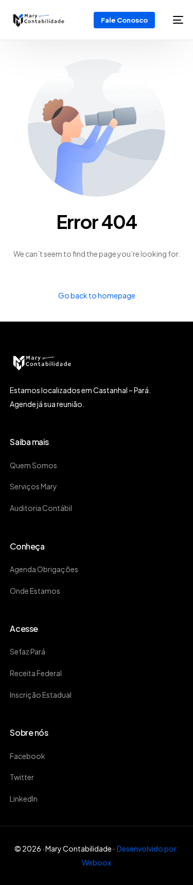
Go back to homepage (96, 295)
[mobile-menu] (174, 20)
